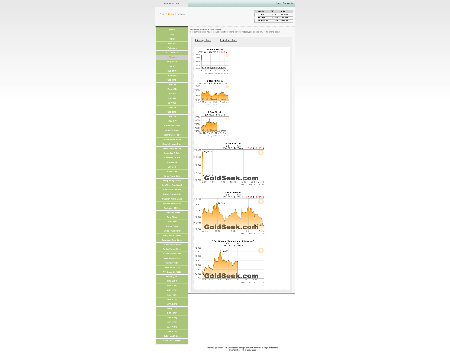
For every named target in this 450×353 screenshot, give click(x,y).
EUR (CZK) (172, 299)
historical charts (228, 40)
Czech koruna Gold (172, 254)
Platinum (172, 43)
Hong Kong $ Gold (172, 180)
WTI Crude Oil (172, 53)
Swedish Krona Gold (172, 144)
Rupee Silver (172, 226)
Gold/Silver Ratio (172, 126)
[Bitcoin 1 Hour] (212, 106)
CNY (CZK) (172, 331)
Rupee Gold (172, 171)
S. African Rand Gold (172, 185)
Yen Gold (172, 167)
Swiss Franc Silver (172, 231)
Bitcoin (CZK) (172, 276)
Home (278, 3)
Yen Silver (172, 222)
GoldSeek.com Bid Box (255, 348)
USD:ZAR (172, 116)
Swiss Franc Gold (172, 176)
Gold (172, 34)
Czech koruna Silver (172, 258)
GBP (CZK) (172, 313)
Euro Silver (172, 217)
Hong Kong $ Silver (172, 235)
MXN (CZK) (172, 286)
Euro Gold (172, 162)
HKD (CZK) (172, 322)
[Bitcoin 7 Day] (212, 137)
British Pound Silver (172, 249)
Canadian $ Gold (172, 158)
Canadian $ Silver (172, 212)
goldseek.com (220, 348)
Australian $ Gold (172, 153)
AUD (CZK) (172, 290)
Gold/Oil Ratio (172, 130)
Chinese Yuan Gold (172, 190)
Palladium (172, 48)
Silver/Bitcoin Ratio (172, 139)
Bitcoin (172, 57)
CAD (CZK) (172, 295)
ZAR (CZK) (172, 327)
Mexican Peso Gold (172, 148)
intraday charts (203, 40)
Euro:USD (172, 89)
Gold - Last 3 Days (172, 336)
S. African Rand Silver (172, 240)
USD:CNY (172, 121)
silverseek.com (236, 348)
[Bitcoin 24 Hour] (212, 75)
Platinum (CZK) (172, 263)
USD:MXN (172, 71)
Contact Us (288, 3)
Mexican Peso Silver (172, 203)
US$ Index (172, 62)
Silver (172, 39)
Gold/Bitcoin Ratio (172, 135)
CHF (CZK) (172, 318)
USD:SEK (172, 66)
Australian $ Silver (172, 208)
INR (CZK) (172, 308)
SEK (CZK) (172, 281)
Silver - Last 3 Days (172, 340)
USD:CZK (172, 85)
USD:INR (172, 98)
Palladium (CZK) (172, 267)
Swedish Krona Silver (172, 199)
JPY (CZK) (172, 304)
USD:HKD (172, 112)
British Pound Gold (172, 194)
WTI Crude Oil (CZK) (172, 272)
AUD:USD (172, 75)
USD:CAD (172, 80)
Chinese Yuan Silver (172, 244)
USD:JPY (172, 94)
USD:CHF (172, 107)
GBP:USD (172, 103)
